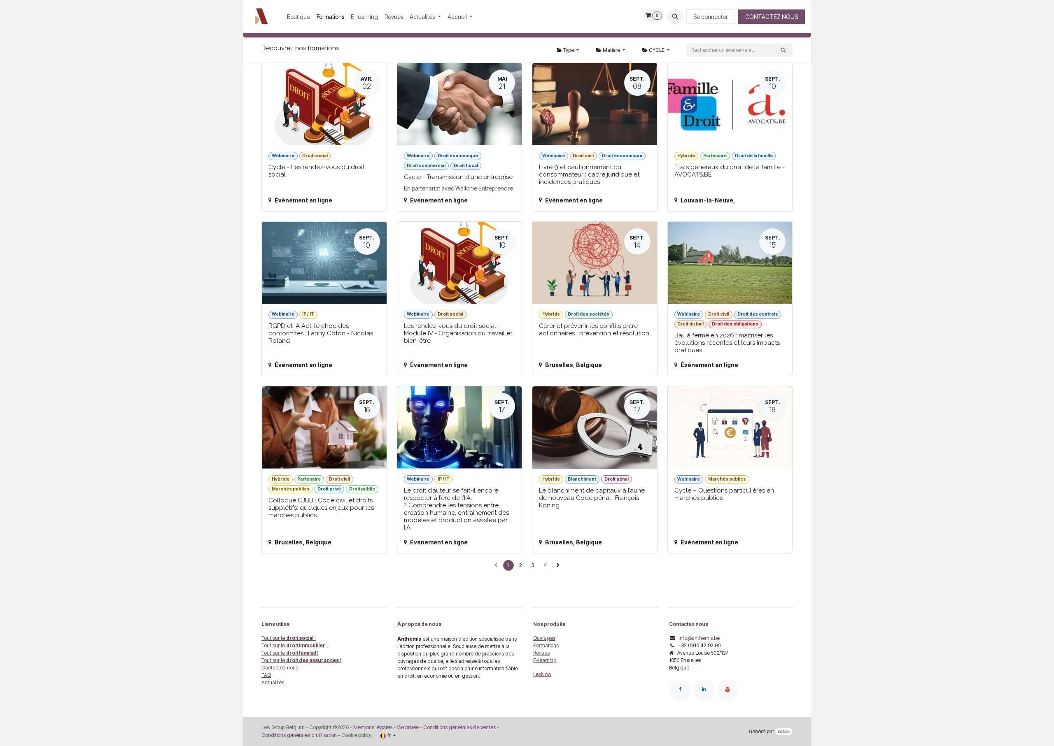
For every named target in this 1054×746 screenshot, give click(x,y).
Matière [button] (611, 50)
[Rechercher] (783, 50)
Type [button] (568, 50)
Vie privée (408, 727)
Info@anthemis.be (699, 638)
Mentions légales (372, 727)
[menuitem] (298, 16)
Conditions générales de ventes (459, 727)
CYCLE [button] (657, 50)
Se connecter (710, 16)
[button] (675, 16)
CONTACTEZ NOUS (771, 16)
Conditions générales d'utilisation (299, 735)
